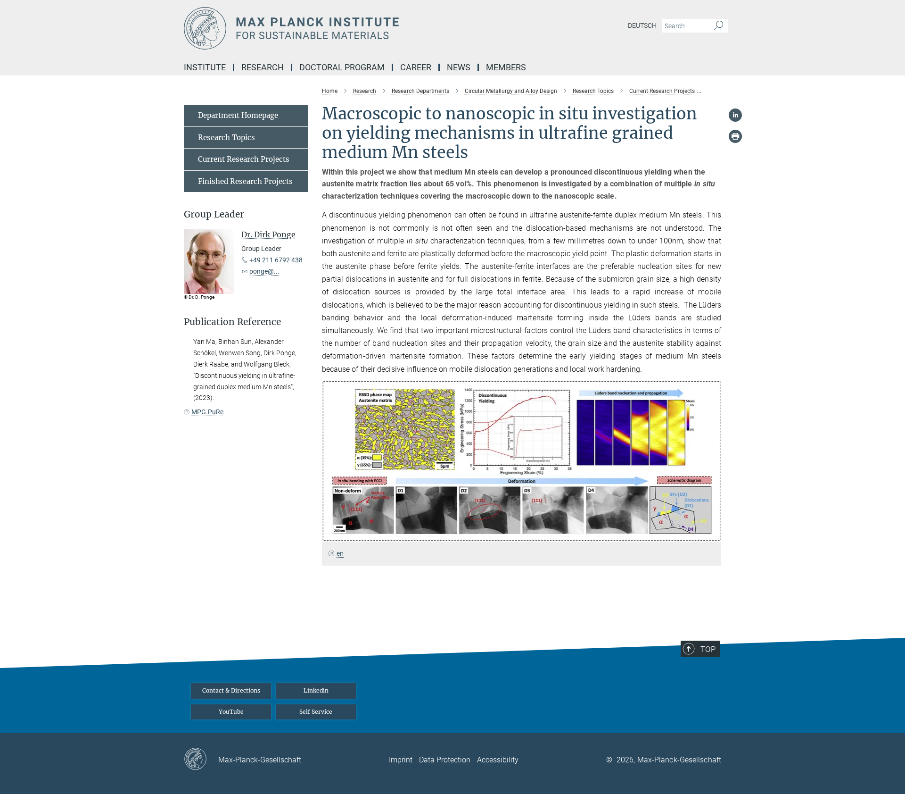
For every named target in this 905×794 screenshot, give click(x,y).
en (340, 553)
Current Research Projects (243, 159)
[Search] (718, 26)
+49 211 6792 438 (276, 260)
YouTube (231, 711)
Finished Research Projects (245, 181)
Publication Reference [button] (232, 322)
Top (708, 649)
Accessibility (497, 759)
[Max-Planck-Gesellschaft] (201, 759)
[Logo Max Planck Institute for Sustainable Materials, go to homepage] (360, 28)
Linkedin (316, 690)
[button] (713, 534)
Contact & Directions (231, 690)
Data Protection (444, 759)
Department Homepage (238, 115)
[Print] (735, 136)
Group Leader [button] (214, 214)
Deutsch (642, 25)
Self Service (315, 711)
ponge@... (264, 271)
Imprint (400, 759)
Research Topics (226, 137)
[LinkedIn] (735, 115)
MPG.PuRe (207, 412)
